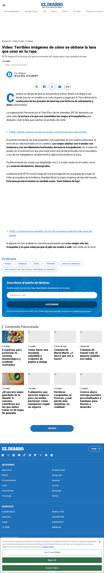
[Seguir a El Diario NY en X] (8, 455)
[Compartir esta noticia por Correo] (60, 87)
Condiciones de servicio (82, 311)
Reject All (52, 560)
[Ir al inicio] (13, 449)
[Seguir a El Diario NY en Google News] (30, 455)
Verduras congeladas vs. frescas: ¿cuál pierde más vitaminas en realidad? (63, 399)
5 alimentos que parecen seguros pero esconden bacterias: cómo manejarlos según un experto (39, 399)
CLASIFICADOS (8, 512)
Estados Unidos (58, 470)
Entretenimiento (9, 480)
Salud (4, 485)
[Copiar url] (67, 87)
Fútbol (65, 11)
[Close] (100, 542)
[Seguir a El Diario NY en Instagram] (13, 455)
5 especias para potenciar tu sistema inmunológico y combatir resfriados (12, 357)
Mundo (5, 475)
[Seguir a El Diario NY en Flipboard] (35, 455)
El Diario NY (6, 41)
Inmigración (57, 475)
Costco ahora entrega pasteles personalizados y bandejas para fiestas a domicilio (90, 399)
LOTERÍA (6, 527)
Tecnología (6, 496)
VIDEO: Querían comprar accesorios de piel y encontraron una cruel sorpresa (48, 132)
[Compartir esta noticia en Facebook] (44, 87)
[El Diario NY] (52, 5)
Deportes (56, 480)
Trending (29, 41)
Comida (6, 346)
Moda (36, 264)
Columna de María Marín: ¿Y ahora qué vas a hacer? (63, 354)
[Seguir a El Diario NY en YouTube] (19, 455)
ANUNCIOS (56, 527)
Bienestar (85, 346)
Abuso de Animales (71, 264)
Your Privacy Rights (52, 552)
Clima (54, 11)
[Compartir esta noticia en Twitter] (52, 87)
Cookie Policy (48, 547)
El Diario (22, 73)
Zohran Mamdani (12, 11)
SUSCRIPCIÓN (58, 517)
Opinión (55, 496)
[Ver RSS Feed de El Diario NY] (51, 455)
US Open (77, 11)
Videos (8, 264)
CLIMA (5, 522)
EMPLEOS (6, 517)
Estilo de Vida (18, 41)
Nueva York (7, 470)
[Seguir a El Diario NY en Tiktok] (24, 455)
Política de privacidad (52, 311)
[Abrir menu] (4, 5)
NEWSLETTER (58, 512)
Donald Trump (31, 11)
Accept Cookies (52, 568)
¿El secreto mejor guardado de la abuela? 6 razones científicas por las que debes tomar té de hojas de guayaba (13, 402)
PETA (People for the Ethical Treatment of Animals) (30, 270)
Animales (22, 264)
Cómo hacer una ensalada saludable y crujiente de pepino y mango (38, 355)
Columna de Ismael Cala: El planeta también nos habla (90, 354)
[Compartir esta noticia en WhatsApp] (36, 87)
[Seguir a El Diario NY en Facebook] (3, 455)
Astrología (56, 491)
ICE (44, 11)
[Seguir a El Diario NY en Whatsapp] (46, 455)
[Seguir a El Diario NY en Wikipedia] (40, 455)
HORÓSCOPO (58, 522)
